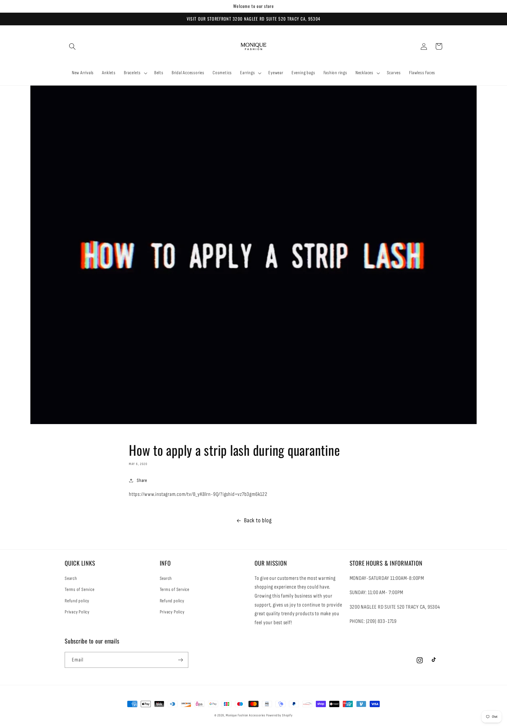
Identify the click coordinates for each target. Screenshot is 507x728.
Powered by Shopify (279, 715)
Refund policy (77, 601)
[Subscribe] (180, 660)
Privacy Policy (77, 612)
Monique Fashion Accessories (246, 715)
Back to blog (257, 520)
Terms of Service (79, 589)
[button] (72, 46)
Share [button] (142, 480)
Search (71, 578)
